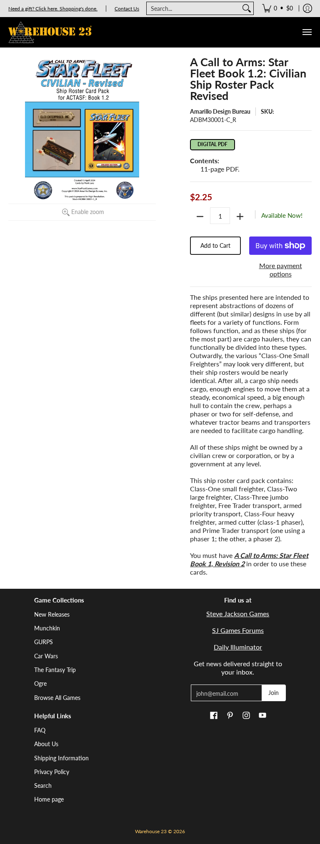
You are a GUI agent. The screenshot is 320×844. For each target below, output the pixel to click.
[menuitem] (277, 8)
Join (273, 692)
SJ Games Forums (238, 630)
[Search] (246, 8)
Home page (49, 799)
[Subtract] (200, 216)
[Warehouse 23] (50, 32)
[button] (214, 715)
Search (43, 785)
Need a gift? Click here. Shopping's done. (53, 8)
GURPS (43, 641)
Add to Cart (215, 245)
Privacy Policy (51, 771)
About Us (46, 743)
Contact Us (127, 8)
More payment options (280, 269)
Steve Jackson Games (237, 613)
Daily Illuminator (238, 647)
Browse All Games (57, 697)
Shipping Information (61, 758)
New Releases (52, 614)
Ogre (40, 683)
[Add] (240, 216)
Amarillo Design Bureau (220, 111)
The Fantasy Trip (55, 669)
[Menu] (307, 32)
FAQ (39, 730)
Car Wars (46, 656)
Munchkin (47, 628)
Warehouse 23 (151, 831)
